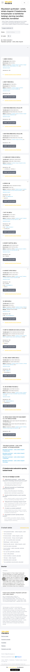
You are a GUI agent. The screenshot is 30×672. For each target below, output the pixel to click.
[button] (15, 74)
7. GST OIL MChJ (7, 212)
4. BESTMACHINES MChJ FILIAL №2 (12, 133)
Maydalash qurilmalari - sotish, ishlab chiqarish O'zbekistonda (13, 450)
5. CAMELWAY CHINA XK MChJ (11, 157)
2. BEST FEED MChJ (8, 82)
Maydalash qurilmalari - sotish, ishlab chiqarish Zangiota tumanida (13, 454)
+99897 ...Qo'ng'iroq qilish (9, 122)
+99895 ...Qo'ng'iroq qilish (9, 318)
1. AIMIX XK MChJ (7, 59)
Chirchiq (20, 139)
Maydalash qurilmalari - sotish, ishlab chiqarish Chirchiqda (13, 461)
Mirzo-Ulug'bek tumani (7, 308)
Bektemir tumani (6, 250)
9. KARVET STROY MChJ (9, 270)
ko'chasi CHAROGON (10, 114)
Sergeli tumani (6, 393)
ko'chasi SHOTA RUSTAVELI (16, 190)
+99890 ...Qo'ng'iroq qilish (9, 96)
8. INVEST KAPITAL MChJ (10, 243)
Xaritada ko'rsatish (6, 67)
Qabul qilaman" (15, 669)
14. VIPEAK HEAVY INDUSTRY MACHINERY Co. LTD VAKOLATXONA (14, 417)
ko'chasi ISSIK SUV (15, 219)
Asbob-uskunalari (7, 40)
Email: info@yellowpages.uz (8, 654)
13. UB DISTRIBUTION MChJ (10, 386)
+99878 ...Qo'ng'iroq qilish (9, 201)
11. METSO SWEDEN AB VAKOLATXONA (14, 330)
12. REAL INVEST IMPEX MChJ (11, 357)
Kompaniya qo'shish (6, 649)
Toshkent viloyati (15, 64)
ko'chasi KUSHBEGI (15, 89)
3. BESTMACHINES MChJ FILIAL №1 (12, 108)
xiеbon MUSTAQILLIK (17, 308)
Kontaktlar (3, 642)
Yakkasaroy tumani (6, 89)
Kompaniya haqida (5, 639)
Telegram (19, 656)
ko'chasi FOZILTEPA (14, 277)
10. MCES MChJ (7, 301)
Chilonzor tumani (6, 428)
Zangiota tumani (22, 163)
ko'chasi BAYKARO (14, 250)
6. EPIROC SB (6, 183)
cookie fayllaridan (12, 667)
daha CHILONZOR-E (14, 428)
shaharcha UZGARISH (7, 164)
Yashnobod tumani (6, 219)
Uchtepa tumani (6, 277)
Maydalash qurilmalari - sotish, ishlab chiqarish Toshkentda (13, 457)
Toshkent (21, 64)
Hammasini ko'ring (24, 527)
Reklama (3, 645)
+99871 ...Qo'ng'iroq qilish (9, 232)
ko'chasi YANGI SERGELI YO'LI (12, 66)
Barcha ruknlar (4, 636)
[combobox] (25, 2)
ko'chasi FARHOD (9, 364)
